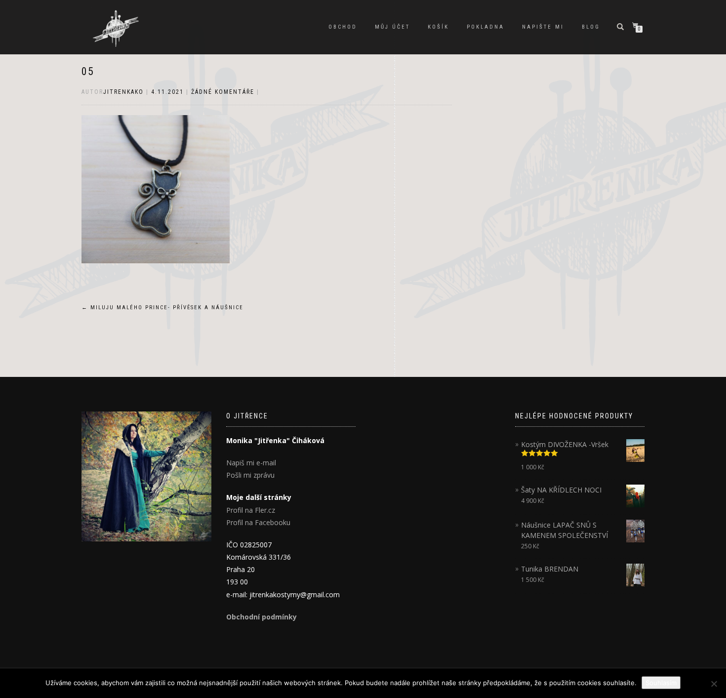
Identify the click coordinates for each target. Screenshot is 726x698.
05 (87, 71)
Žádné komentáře (222, 91)
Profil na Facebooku (258, 522)
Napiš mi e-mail (251, 462)
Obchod (342, 27)
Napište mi (543, 27)
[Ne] (714, 684)
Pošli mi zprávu (250, 475)
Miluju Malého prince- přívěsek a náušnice (162, 307)
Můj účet (392, 27)
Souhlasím (661, 683)
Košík (438, 27)
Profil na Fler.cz (250, 510)
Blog (591, 27)
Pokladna (485, 27)
